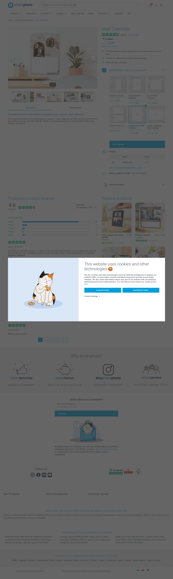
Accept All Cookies (102, 290)
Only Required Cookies (140, 290)
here (86, 284)
